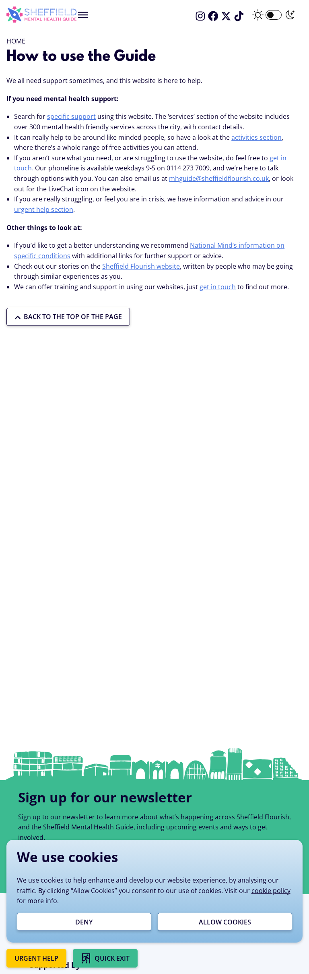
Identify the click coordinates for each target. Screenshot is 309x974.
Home (15, 41)
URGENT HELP (36, 958)
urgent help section (43, 209)
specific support (71, 116)
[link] (105, 958)
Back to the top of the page (73, 316)
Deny (84, 922)
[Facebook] (213, 16)
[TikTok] (239, 16)
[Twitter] (226, 16)
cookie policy (270, 890)
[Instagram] (200, 16)
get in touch (218, 286)
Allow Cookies (225, 922)
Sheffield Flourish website (141, 266)
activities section (256, 137)
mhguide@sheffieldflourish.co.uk (219, 178)
